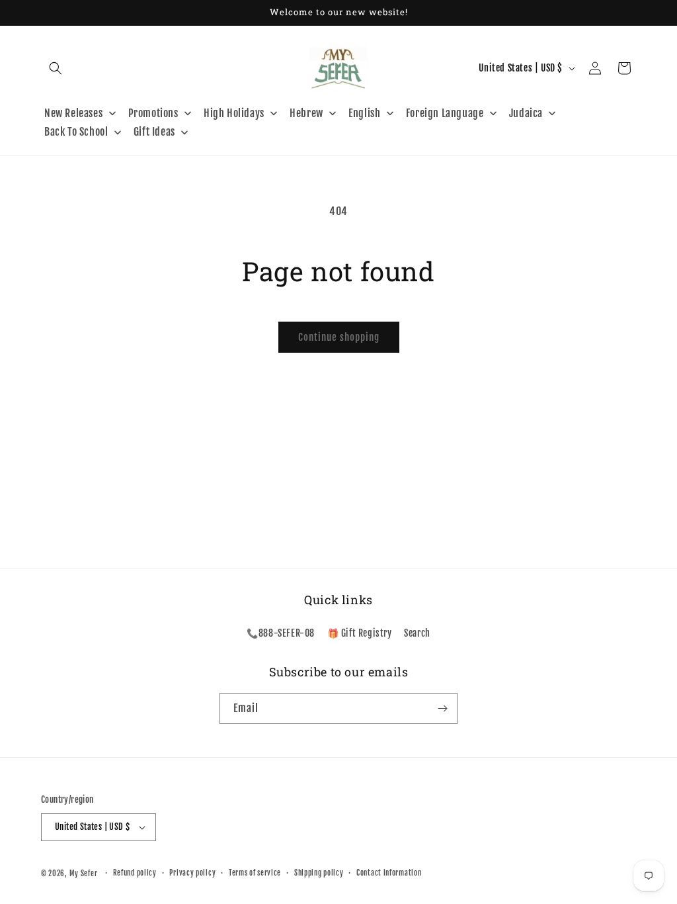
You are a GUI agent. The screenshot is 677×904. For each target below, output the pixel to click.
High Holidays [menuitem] (234, 113)
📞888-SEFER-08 (281, 633)
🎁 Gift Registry (359, 633)
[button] (55, 68)
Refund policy (135, 873)
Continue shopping (338, 337)
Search (417, 633)
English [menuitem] (364, 113)
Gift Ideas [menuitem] (154, 131)
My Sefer (83, 873)
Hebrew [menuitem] (306, 113)
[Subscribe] (442, 708)
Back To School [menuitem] (76, 131)
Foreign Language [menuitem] (445, 113)
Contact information (388, 873)
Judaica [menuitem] (526, 113)
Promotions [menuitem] (153, 113)
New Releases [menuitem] (73, 113)
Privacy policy (192, 873)
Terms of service (255, 873)
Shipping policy (319, 873)
